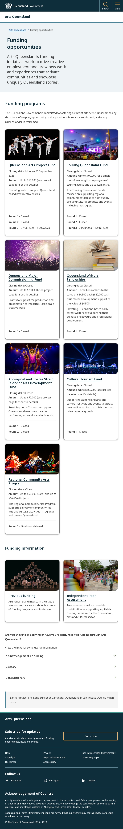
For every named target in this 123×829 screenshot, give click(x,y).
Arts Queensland (17, 29)
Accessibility (49, 761)
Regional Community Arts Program (28, 481)
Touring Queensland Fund (87, 165)
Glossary (11, 667)
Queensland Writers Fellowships (82, 277)
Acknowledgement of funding (24, 656)
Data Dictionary (15, 677)
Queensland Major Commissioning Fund (25, 277)
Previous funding (22, 596)
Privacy (47, 752)
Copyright (10, 757)
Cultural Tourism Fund (84, 379)
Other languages (90, 757)
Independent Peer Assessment (81, 598)
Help (7, 752)
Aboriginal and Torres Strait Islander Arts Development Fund (30, 383)
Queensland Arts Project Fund (32, 165)
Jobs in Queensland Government (98, 752)
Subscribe (91, 736)
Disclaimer (10, 761)
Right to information (54, 757)
